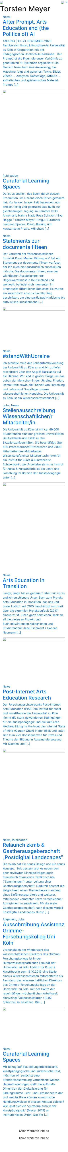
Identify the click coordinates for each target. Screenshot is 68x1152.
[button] (64, 2)
